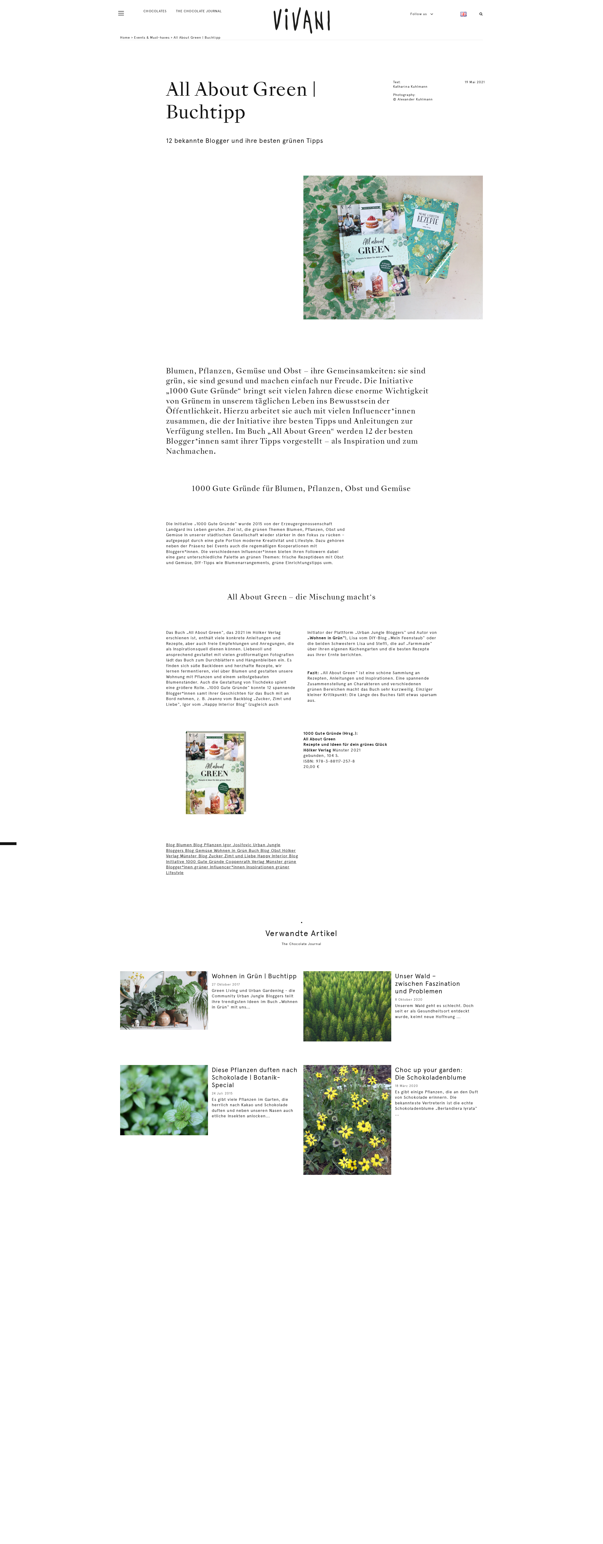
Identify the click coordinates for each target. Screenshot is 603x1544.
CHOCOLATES (155, 11)
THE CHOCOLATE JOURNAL (199, 11)
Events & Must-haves (151, 37)
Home (125, 37)
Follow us (419, 14)
